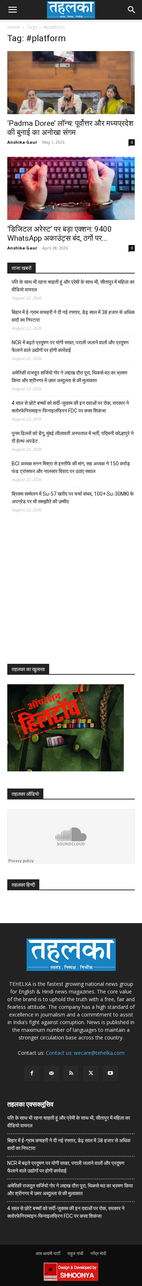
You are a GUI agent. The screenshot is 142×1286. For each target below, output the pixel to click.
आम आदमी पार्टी (48, 1253)
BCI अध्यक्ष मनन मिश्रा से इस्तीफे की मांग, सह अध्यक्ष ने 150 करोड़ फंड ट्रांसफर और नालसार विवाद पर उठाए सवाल (71, 467)
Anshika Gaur (22, 142)
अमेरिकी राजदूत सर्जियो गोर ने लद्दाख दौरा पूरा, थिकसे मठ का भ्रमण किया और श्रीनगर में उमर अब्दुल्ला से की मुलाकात (69, 376)
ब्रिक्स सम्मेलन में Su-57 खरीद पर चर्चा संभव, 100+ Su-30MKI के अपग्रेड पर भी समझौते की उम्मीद (73, 497)
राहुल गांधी (75, 1253)
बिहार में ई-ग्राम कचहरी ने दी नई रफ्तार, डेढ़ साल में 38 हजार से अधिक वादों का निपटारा (73, 316)
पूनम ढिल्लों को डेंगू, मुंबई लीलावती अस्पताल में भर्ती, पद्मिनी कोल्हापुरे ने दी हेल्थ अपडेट (73, 437)
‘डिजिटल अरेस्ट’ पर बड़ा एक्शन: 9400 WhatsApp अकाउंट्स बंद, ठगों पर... (59, 234)
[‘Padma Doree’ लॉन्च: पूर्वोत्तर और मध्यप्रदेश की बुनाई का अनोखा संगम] (71, 82)
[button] (12, 10)
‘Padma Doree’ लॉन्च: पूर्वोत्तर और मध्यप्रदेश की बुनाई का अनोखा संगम (70, 128)
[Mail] (51, 1073)
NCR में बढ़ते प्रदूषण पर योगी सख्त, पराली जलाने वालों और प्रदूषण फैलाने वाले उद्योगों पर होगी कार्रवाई (70, 346)
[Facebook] (31, 1073)
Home (13, 27)
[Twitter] (90, 1073)
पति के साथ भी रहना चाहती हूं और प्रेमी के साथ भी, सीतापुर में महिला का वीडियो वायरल (73, 286)
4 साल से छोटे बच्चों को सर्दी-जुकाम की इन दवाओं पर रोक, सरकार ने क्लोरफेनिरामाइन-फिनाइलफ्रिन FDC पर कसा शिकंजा (70, 407)
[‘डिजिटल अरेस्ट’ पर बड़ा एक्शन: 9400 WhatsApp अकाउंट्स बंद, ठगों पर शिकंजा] (71, 188)
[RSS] (71, 1073)
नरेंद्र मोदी (98, 1253)
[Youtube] (110, 1073)
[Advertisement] (62, 594)
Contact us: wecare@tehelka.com (85, 1052)
